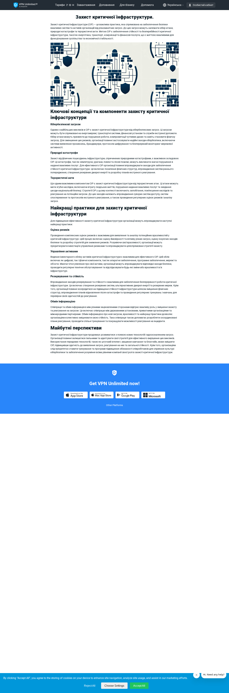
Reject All (89, 685)
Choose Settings (114, 685)
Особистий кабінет (203, 5)
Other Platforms (114, 405)
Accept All (139, 685)
